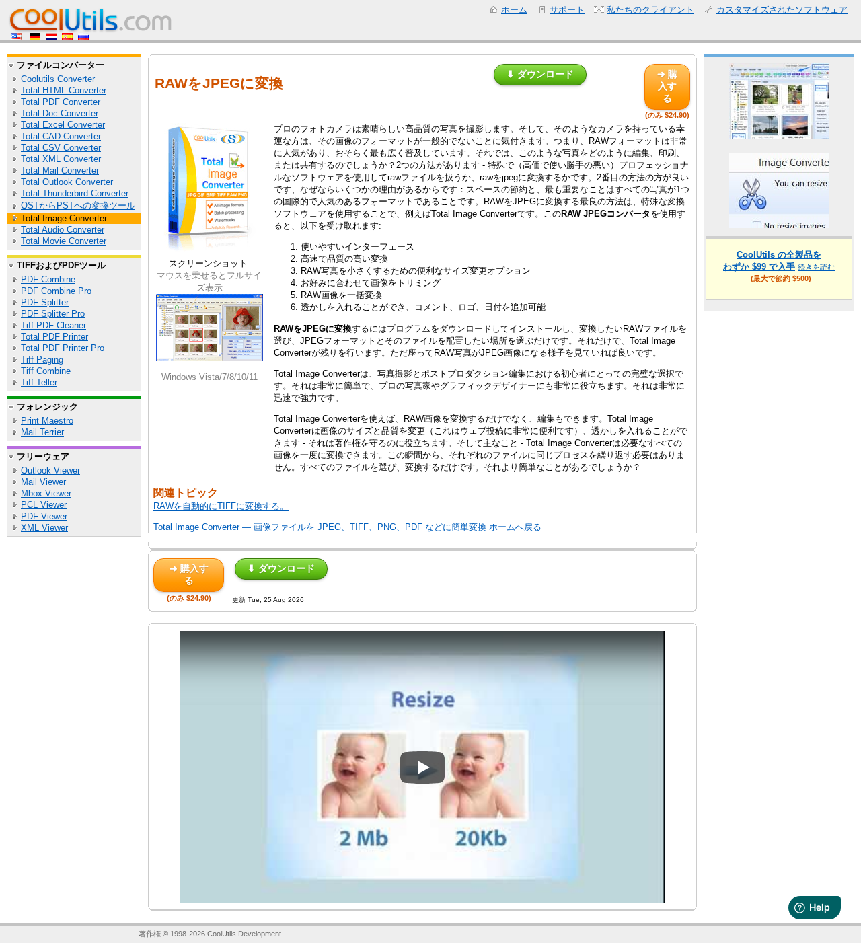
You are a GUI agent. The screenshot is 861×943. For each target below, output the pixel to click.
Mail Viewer (43, 482)
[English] (17, 37)
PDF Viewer (44, 516)
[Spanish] (67, 37)
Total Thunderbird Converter (74, 193)
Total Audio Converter (62, 230)
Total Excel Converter (63, 125)
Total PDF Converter (60, 102)
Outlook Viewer (50, 470)
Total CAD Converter (61, 136)
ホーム (514, 10)
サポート (567, 10)
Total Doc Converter (59, 113)
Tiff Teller (39, 382)
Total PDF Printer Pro (62, 348)
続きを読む (816, 267)
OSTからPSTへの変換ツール (78, 205)
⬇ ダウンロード (540, 74)
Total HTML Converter (63, 90)
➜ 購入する (667, 86)
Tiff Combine (46, 371)
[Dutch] (51, 37)
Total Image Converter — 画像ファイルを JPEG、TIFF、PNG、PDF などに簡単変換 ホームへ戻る (347, 527)
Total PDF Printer (54, 337)
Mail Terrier (42, 432)
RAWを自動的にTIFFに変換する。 (221, 506)
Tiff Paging (42, 359)
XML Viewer (44, 528)
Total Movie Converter (63, 241)
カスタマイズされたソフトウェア (782, 10)
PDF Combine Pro (56, 291)
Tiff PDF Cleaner (53, 325)
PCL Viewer (44, 505)
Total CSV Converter (61, 148)
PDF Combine (48, 279)
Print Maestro (47, 421)
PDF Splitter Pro (53, 314)
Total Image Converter (64, 218)
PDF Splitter (45, 302)
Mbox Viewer (46, 493)
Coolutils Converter (58, 79)
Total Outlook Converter (67, 182)
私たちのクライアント (650, 10)
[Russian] (83, 37)
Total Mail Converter (60, 170)
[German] (35, 37)
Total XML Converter (61, 159)
